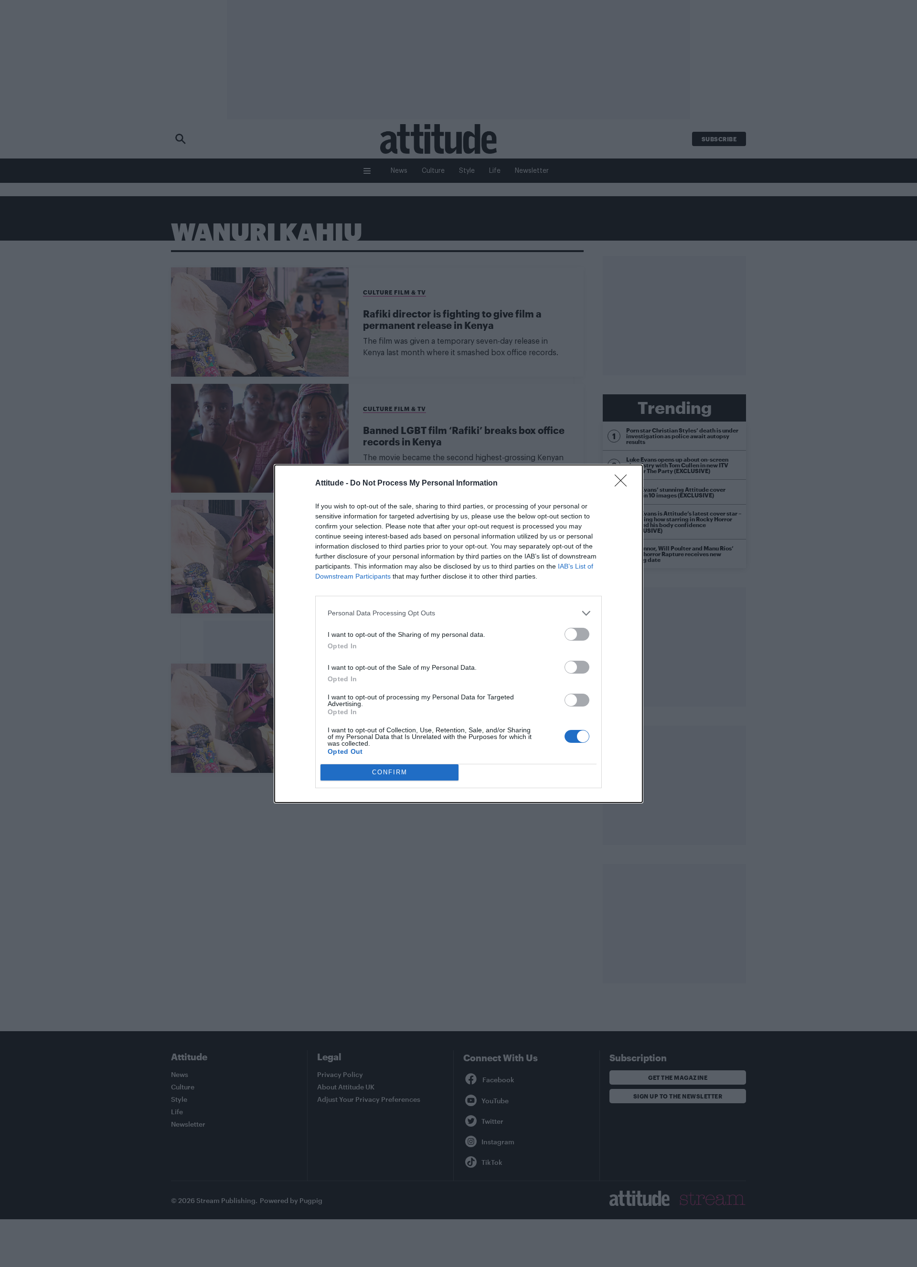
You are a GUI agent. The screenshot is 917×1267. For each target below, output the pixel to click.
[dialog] (458, 633)
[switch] (577, 634)
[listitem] (458, 613)
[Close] (624, 484)
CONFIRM (389, 772)
